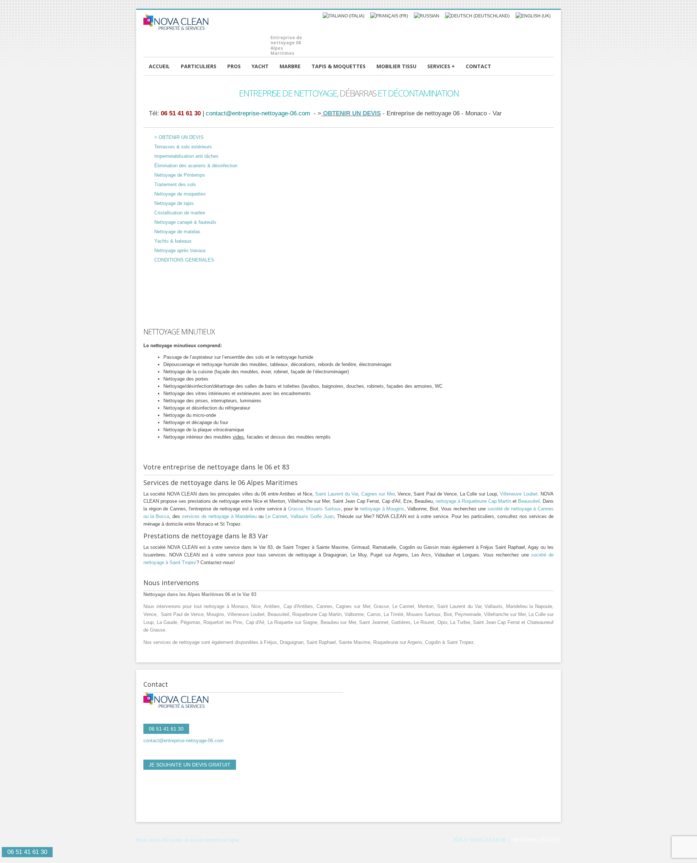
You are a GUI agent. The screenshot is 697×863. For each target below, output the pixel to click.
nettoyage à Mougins (382, 508)
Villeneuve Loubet (518, 494)
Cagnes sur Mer (378, 494)
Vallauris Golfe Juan (311, 516)
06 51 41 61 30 (181, 113)
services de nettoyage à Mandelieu (219, 516)
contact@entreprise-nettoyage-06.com (258, 113)
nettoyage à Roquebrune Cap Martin (473, 501)
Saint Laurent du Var (336, 494)
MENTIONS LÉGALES (537, 840)
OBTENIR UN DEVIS (351, 113)
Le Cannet (276, 516)
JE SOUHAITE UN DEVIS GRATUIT (190, 765)
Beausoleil (529, 501)
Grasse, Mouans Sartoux (314, 508)
